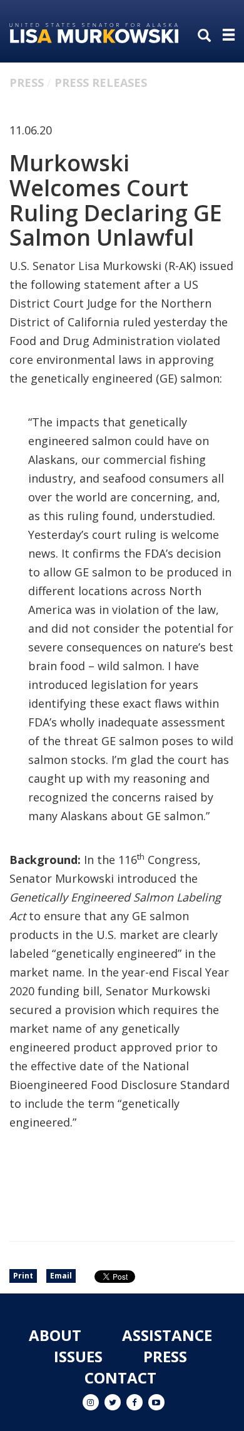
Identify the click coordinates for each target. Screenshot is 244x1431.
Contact (120, 1377)
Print (23, 1275)
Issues (78, 1356)
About (55, 1335)
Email (61, 1275)
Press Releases (100, 82)
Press (26, 82)
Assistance (167, 1335)
